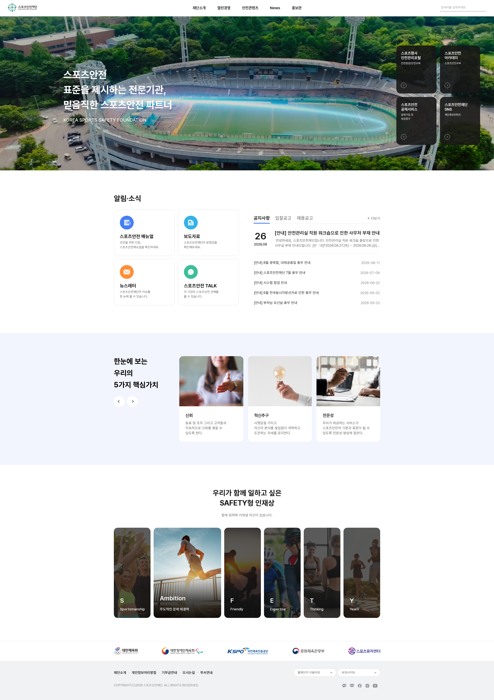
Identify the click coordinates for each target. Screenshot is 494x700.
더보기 (375, 218)
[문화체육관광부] (308, 651)
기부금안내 (169, 673)
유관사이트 (348, 672)
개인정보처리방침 (144, 673)
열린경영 (223, 8)
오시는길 (189, 673)
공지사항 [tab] (262, 218)
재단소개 (199, 8)
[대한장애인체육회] (182, 651)
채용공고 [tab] (305, 218)
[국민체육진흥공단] (247, 651)
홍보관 (297, 8)
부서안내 (206, 673)
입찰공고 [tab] (283, 218)
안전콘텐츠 (250, 8)
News (275, 8)
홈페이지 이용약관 (309, 672)
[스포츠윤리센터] (364, 651)
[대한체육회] (126, 651)
